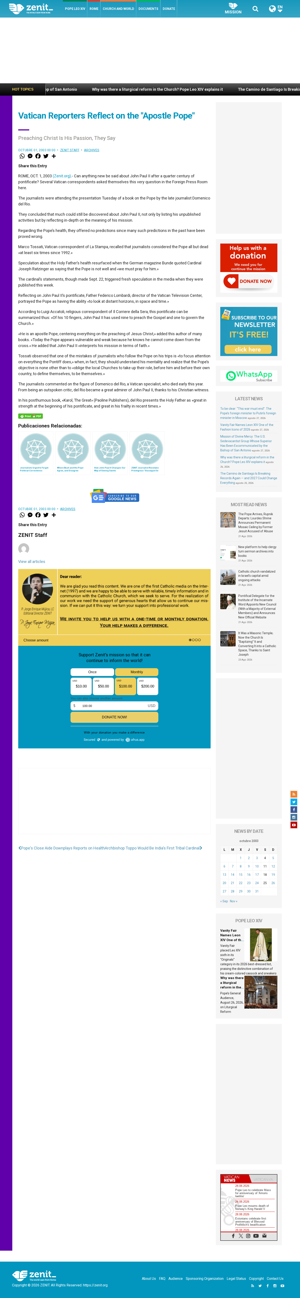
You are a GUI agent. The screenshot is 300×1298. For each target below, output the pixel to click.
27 (224, 891)
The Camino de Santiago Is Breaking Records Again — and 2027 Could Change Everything (248, 478)
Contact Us (275, 1279)
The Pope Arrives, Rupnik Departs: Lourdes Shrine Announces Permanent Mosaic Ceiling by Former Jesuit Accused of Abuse (255, 522)
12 (273, 866)
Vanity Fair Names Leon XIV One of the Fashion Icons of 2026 (231, 940)
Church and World (118, 9)
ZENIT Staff (70, 150)
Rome (94, 9)
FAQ (162, 1279)
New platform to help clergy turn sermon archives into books (257, 551)
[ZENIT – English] (36, 8)
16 (249, 874)
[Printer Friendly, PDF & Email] (30, 416)
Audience (175, 1279)
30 (249, 891)
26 (273, 883)
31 (257, 891)
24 (257, 883)
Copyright (256, 1279)
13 (224, 874)
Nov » (233, 901)
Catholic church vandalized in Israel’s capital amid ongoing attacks (256, 576)
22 (240, 883)
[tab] (235, 1179)
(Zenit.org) (62, 176)
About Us (149, 1279)
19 (273, 874)
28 (232, 891)
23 (249, 883)
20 (224, 883)
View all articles (31, 561)
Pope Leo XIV (75, 9)
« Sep (224, 901)
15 (240, 874)
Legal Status (236, 1279)
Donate (169, 9)
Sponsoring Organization (205, 1279)
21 (232, 883)
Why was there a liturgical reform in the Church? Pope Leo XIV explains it (112, 89)
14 (232, 874)
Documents (148, 9)
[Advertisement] (150, 50)
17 (257, 874)
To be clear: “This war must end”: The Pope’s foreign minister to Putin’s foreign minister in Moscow (248, 413)
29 (240, 891)
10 (257, 866)
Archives (91, 150)
